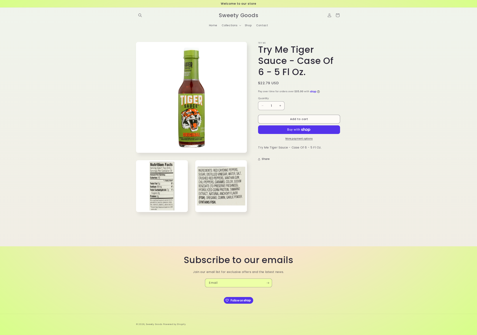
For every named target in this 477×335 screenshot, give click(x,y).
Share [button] (266, 159)
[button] (140, 15)
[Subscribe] (268, 283)
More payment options (299, 138)
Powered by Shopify (174, 324)
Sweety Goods (154, 324)
